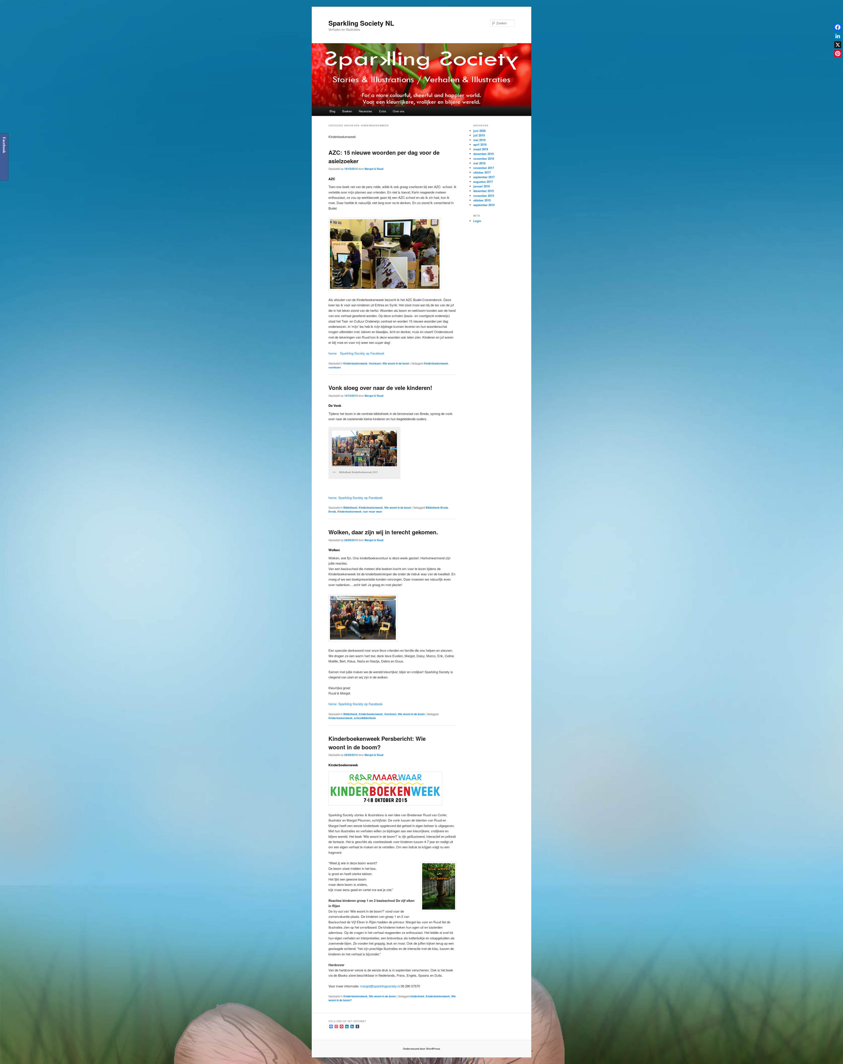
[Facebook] (837, 27)
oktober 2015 (482, 200)
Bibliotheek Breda (437, 508)
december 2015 (483, 191)
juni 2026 (479, 131)
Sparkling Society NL (361, 23)
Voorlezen (375, 363)
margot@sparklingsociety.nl (380, 986)
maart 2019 (480, 149)
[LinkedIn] (837, 36)
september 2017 (484, 177)
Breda (332, 511)
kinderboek (417, 996)
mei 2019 (479, 140)
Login (477, 221)
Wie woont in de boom (395, 363)
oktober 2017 (482, 172)
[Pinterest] (837, 53)
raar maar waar (372, 511)
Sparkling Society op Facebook (362, 353)
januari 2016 (481, 186)
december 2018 (483, 154)
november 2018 (483, 158)
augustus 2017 (483, 181)
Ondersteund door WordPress (421, 1049)
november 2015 (483, 196)
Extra (382, 111)
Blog (332, 111)
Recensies (365, 111)
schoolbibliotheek (365, 718)
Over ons (398, 111)
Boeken (347, 111)
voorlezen (334, 367)
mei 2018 (479, 163)
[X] (837, 44)
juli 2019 (479, 135)
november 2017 (483, 168)
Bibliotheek (350, 508)
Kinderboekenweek (355, 363)
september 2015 (484, 205)
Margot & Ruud (374, 169)
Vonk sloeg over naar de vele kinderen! (380, 388)
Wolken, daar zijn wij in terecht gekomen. (383, 532)
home (332, 353)
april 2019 (479, 144)
